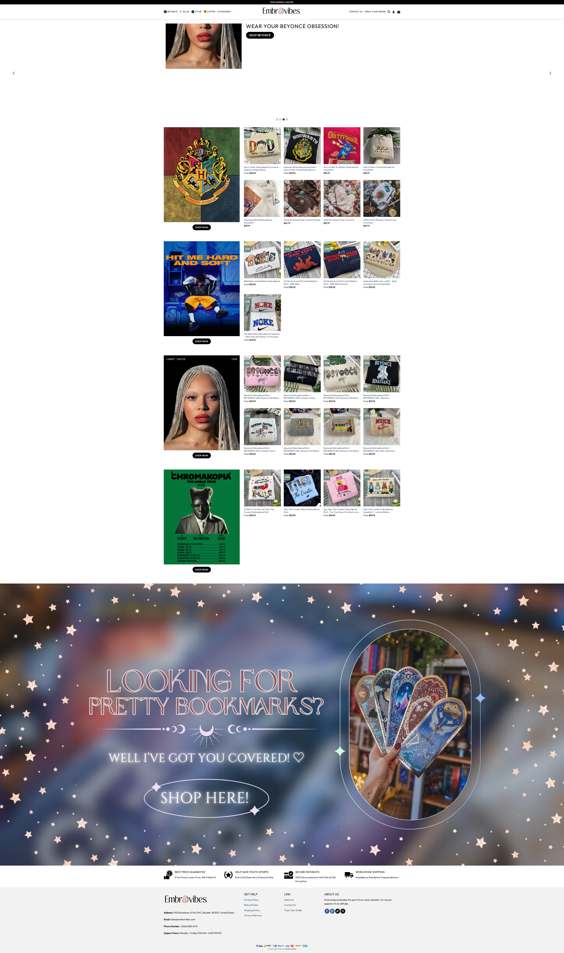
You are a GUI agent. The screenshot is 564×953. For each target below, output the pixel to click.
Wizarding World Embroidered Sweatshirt (258, 221)
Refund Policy (251, 904)
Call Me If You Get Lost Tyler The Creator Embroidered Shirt (259, 510)
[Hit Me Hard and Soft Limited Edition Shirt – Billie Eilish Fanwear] (342, 259)
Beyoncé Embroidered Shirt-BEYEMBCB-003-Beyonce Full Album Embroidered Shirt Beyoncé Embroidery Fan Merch (342, 449)
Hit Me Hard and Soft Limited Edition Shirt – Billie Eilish (300, 282)
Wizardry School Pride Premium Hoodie (302, 220)
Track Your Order (293, 910)
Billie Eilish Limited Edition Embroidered (262, 281)
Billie (186, 11)
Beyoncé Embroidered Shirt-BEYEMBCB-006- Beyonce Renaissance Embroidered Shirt (377, 396)
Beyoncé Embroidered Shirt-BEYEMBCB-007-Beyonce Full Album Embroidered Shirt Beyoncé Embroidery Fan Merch (342, 396)
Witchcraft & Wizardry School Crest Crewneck (379, 221)
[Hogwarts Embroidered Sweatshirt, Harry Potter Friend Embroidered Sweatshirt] (302, 145)
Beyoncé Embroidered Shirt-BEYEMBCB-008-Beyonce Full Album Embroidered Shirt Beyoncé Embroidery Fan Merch (262, 396)
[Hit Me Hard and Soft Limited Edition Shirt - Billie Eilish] (302, 259)
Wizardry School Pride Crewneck (339, 220)
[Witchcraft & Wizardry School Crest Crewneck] (381, 198)
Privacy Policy (251, 899)
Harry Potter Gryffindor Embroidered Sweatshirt (341, 168)
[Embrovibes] (282, 11)
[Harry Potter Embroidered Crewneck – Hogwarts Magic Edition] (262, 145)
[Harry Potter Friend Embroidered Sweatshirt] (381, 145)
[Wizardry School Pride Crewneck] (342, 198)
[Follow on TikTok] (337, 911)
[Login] (393, 12)
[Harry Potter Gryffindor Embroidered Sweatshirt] (342, 145)
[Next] (550, 73)
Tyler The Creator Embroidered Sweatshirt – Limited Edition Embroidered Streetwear (378, 510)
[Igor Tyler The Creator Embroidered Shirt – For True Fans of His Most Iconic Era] (342, 488)
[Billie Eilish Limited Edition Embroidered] (262, 259)
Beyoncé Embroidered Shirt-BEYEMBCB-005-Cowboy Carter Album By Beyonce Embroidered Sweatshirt (259, 449)
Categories (224, 11)
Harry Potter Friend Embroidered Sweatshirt (378, 168)
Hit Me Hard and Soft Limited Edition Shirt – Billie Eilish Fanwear (340, 282)
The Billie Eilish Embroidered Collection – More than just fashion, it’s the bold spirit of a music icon (262, 335)
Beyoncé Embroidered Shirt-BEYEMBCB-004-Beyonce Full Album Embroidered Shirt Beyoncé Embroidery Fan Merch (302, 449)
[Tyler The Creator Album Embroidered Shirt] (302, 488)
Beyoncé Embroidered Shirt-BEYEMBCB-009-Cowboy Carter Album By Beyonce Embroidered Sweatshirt (299, 396)
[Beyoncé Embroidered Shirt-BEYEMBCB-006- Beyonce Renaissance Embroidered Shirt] (381, 373)
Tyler (198, 11)
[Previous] (14, 73)
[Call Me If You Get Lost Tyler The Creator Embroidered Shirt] (262, 488)
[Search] (389, 12)
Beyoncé (172, 11)
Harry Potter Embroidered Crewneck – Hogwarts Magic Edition (262, 168)
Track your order (375, 11)
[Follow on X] (342, 911)
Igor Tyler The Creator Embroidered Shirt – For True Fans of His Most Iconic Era (341, 510)
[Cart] (398, 12)
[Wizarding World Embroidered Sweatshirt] (262, 198)
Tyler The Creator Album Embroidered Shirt (301, 510)
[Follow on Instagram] (332, 911)
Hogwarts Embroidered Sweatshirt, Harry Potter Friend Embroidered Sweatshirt (300, 168)
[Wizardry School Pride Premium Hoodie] (302, 198)
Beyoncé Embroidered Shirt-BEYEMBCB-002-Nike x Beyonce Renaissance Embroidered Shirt (378, 449)
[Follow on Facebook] (327, 911)
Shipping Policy (252, 910)
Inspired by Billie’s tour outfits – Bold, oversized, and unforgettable (380, 282)
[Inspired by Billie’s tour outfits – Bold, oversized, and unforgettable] (381, 259)
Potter (211, 11)
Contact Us (355, 11)
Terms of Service (253, 915)
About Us (289, 899)
